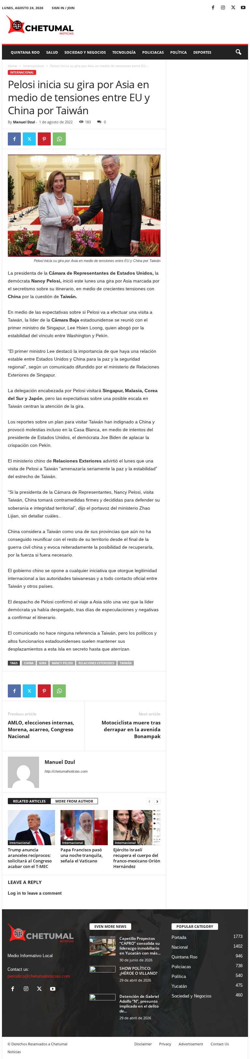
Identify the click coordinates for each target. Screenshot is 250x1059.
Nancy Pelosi (62, 663)
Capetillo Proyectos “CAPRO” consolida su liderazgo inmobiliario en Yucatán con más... (139, 946)
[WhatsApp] (59, 138)
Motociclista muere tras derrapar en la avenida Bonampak (131, 729)
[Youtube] (243, 8)
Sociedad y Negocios (85, 52)
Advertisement (191, 1043)
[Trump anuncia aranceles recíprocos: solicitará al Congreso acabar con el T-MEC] (31, 827)
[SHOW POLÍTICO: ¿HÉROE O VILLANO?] (103, 975)
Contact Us (220, 1043)
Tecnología (124, 52)
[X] (233, 8)
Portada (179, 937)
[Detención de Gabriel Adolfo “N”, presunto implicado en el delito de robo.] (103, 1003)
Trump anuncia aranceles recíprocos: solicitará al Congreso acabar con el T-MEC (30, 858)
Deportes (202, 52)
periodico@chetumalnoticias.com (38, 976)
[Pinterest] (44, 138)
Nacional (180, 947)
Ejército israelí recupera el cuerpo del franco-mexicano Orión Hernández (136, 858)
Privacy (165, 1043)
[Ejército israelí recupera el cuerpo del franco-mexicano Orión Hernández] (136, 827)
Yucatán (179, 986)
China (29, 663)
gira (42, 663)
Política (178, 52)
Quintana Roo (25, 52)
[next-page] (157, 801)
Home (12, 65)
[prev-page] (149, 801)
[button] (238, 52)
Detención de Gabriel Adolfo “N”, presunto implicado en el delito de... (139, 1004)
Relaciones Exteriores (96, 663)
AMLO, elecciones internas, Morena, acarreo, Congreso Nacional (41, 729)
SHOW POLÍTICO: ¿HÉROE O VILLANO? (138, 971)
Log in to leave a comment (35, 893)
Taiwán (126, 663)
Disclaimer (143, 1043)
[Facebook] (213, 8)
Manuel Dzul (24, 121)
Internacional (33, 65)
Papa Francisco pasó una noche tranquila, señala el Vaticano (82, 855)
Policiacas (153, 52)
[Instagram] (223, 8)
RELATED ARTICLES (29, 801)
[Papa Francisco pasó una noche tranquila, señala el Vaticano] (84, 827)
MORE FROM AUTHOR (74, 801)
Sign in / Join (63, 8)
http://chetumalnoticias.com (66, 771)
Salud (52, 52)
